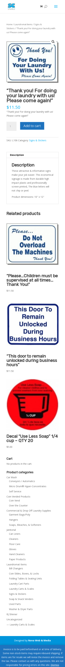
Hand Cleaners (17, 554)
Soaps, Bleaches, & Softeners (25, 524)
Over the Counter (18, 505)
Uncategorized (14, 619)
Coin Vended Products (18, 496)
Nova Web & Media (39, 640)
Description (17, 154)
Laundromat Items (23, 24)
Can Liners (14, 533)
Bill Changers (16, 568)
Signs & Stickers (37, 140)
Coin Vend (14, 500)
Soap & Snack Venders (21, 599)
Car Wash (11, 477)
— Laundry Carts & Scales (20, 624)
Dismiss (55, 665)
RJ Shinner (11, 614)
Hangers (13, 519)
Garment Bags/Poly (19, 514)
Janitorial (11, 529)
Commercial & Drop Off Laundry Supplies (28, 510)
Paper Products (17, 559)
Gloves (12, 549)
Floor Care (14, 544)
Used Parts (15, 604)
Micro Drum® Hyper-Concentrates (27, 486)
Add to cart (32, 126)
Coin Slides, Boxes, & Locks (24, 573)
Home (9, 24)
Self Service (15, 491)
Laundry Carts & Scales (21, 588)
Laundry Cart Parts (19, 583)
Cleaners (13, 538)
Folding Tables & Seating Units (25, 578)
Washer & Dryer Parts (21, 609)
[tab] (32, 155)
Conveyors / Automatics (22, 481)
